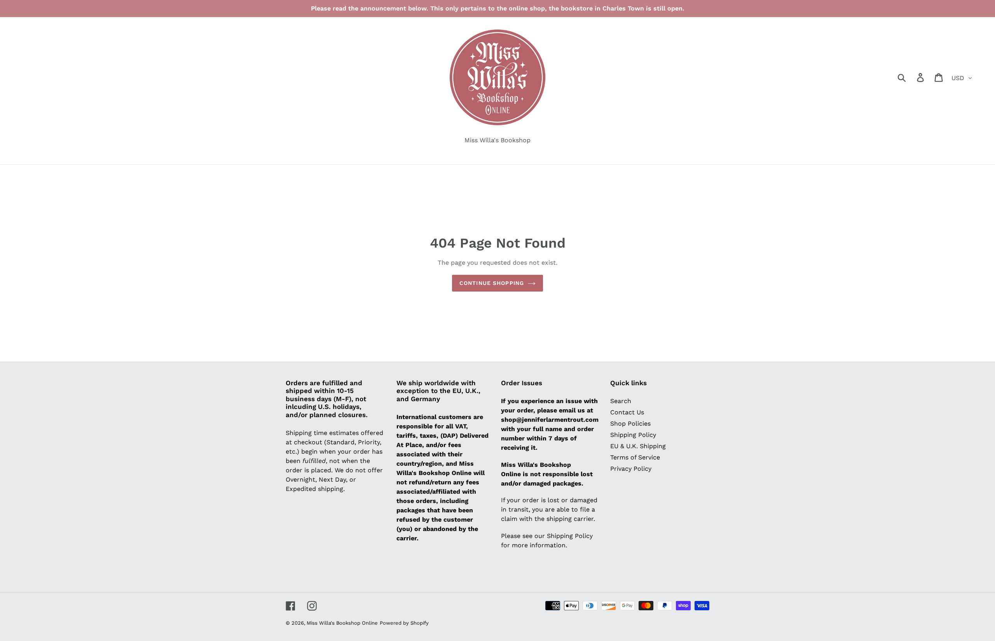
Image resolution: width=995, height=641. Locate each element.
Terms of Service (635, 457)
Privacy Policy (630, 468)
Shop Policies (630, 423)
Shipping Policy (633, 434)
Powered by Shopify (404, 623)
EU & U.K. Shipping (638, 446)
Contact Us (627, 412)
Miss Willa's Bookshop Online (342, 623)
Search (620, 401)
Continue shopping (491, 283)
